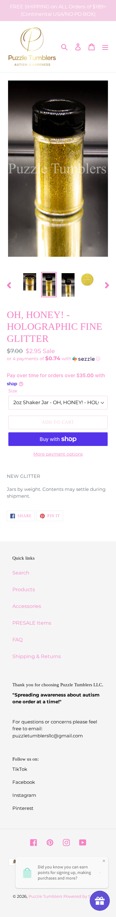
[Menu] (105, 47)
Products (23, 589)
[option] (29, 281)
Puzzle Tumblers (45, 896)
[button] (58, 359)
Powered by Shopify (83, 896)
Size (12, 391)
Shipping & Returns (36, 656)
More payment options (58, 454)
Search (20, 573)
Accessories (26, 606)
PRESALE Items (31, 623)
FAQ (17, 640)
